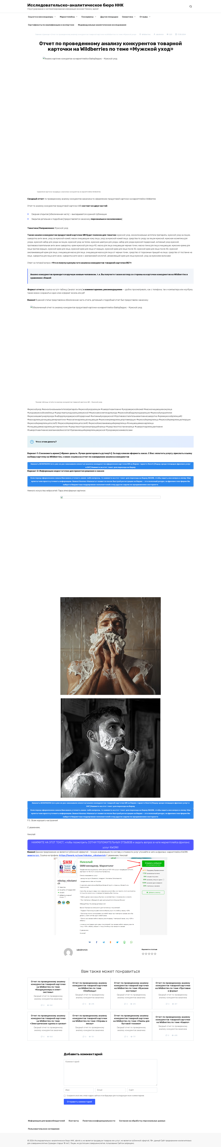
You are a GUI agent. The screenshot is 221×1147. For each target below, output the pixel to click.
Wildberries (146, 34)
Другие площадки (109, 17)
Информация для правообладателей (46, 1121)
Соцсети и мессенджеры (40, 17)
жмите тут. (33, 855)
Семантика (127, 17)
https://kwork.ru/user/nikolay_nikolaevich (82, 855)
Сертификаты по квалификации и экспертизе (51, 25)
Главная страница (42, 34)
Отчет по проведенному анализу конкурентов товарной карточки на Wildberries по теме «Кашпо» (173, 1020)
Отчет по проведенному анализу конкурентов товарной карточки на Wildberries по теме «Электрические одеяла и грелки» (48, 1019)
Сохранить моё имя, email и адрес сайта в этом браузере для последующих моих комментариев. (105, 1096)
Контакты (74, 1121)
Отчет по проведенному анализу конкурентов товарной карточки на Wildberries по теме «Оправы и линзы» (89, 1019)
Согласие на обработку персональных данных (142, 1121)
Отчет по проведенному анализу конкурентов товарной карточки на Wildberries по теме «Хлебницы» (90, 987)
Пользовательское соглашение (43, 1129)
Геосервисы (87, 17)
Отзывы (144, 17)
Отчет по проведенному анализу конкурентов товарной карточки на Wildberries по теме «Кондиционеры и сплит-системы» (48, 986)
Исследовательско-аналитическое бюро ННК (75, 5)
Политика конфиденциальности (99, 1121)
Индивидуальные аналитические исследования (102, 25)
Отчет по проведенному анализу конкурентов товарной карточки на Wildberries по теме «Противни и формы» (172, 987)
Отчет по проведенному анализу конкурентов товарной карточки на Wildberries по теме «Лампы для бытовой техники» (131, 1019)
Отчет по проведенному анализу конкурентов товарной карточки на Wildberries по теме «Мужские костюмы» (131, 987)
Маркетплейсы (67, 17)
